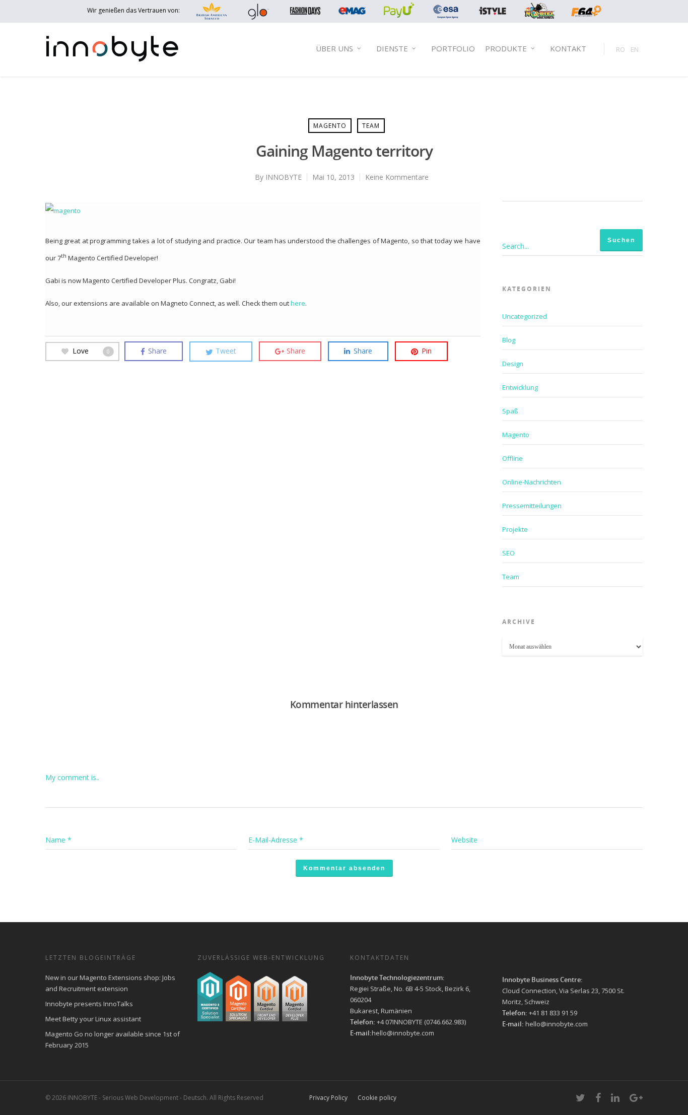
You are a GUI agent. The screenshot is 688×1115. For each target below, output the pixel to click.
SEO (508, 552)
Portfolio (453, 48)
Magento (330, 125)
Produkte (506, 48)
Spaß (510, 410)
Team (371, 125)
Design (512, 363)
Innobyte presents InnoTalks (89, 1003)
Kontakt (568, 48)
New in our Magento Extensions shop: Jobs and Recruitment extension (110, 983)
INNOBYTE (283, 177)
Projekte (515, 529)
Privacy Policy (328, 1097)
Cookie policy (377, 1097)
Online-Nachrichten (531, 481)
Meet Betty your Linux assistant (93, 1018)
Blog (508, 339)
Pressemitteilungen (532, 505)
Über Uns (334, 48)
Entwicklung (520, 387)
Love (91, 351)
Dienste (392, 48)
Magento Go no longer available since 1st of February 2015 (112, 1039)
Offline (512, 458)
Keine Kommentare (397, 177)
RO (620, 49)
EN (635, 49)
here (298, 303)
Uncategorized (524, 316)
